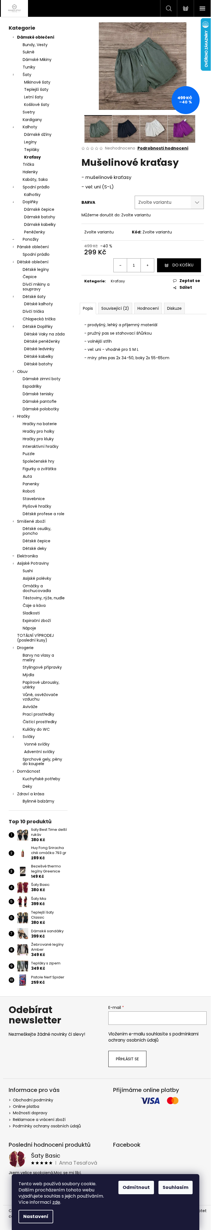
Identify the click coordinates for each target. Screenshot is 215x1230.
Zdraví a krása (30, 794)
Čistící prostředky (40, 722)
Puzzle (29, 453)
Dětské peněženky (42, 341)
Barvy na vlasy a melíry (38, 657)
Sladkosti (31, 613)
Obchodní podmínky (33, 1100)
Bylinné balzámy (38, 801)
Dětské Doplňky (38, 326)
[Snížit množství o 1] (120, 265)
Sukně (28, 52)
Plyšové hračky (37, 506)
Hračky (23, 416)
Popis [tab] (88, 308)
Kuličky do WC (36, 729)
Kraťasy (32, 157)
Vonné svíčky (37, 744)
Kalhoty (30, 127)
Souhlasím (175, 1187)
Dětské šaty (34, 296)
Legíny (30, 142)
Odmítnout (136, 1187)
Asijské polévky (37, 578)
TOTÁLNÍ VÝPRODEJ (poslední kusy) (35, 638)
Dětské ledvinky (39, 349)
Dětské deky (34, 548)
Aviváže (30, 706)
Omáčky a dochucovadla (37, 588)
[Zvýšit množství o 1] (147, 265)
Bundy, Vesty (35, 45)
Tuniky (29, 67)
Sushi (28, 571)
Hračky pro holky (38, 431)
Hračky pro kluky (38, 439)
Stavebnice (34, 499)
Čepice (30, 277)
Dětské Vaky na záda (44, 334)
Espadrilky (32, 386)
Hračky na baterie (40, 424)
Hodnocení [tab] (148, 308)
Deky (27, 786)
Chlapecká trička (39, 319)
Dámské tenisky (38, 394)
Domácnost (28, 771)
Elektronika (27, 556)
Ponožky (31, 239)
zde (56, 1202)
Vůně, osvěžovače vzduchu (40, 697)
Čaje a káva (34, 605)
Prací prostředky (38, 714)
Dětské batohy (38, 364)
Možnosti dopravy (30, 1113)
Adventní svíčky (39, 751)
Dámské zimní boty (41, 379)
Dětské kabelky (38, 356)
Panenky (31, 484)
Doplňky (30, 202)
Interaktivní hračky (41, 446)
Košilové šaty (36, 104)
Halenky (30, 172)
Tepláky (31, 149)
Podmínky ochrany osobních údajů (47, 1126)
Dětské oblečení (32, 262)
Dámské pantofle (40, 401)
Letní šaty (33, 97)
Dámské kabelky (40, 224)
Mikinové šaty (37, 82)
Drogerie (25, 648)
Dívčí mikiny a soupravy (36, 287)
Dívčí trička (33, 311)
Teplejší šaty (36, 89)
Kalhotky (32, 194)
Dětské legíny (36, 269)
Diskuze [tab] (174, 308)
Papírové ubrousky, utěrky (41, 685)
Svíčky (29, 736)
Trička (28, 164)
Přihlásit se (127, 1059)
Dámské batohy (39, 217)
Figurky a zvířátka (39, 469)
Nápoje (29, 628)
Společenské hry (38, 461)
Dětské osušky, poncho (37, 531)
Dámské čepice (39, 209)
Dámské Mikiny (37, 59)
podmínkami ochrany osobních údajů (153, 1037)
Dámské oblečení (35, 37)
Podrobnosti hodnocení (162, 148)
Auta (27, 476)
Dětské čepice (36, 541)
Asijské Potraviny (33, 563)
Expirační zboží (37, 620)
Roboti (29, 491)
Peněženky (34, 232)
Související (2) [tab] (115, 308)
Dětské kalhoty (38, 304)
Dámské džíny (38, 134)
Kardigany (32, 119)
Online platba (26, 1106)
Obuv (22, 371)
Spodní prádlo (36, 187)
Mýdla (28, 675)
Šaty (27, 74)
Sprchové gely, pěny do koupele (42, 761)
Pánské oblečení (33, 247)
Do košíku (182, 265)
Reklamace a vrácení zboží (39, 1119)
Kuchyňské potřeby (41, 779)
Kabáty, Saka (35, 179)
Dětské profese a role (43, 514)
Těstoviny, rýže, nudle (44, 598)
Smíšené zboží (31, 521)
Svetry (29, 112)
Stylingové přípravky (42, 667)
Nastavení (35, 1216)
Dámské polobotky (41, 409)
